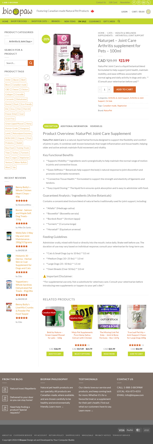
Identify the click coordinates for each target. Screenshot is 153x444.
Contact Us (101, 2)
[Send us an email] (143, 2)
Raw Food (9, 148)
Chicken (24, 89)
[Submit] (31, 63)
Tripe (7, 152)
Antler (8, 80)
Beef (23, 80)
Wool (7, 167)
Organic (21, 138)
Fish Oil (26, 109)
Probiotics (9, 143)
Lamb (7, 133)
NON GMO (10, 138)
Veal (7, 157)
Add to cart (124, 89)
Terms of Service (121, 435)
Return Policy (56, 435)
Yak (14, 167)
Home (5, 21)
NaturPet (108, 110)
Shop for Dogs (19, 21)
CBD (7, 89)
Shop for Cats (39, 21)
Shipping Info (73, 435)
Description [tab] (51, 126)
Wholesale (87, 435)
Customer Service (23, 435)
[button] (141, 12)
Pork (29, 138)
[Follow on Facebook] (134, 2)
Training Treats (22, 148)
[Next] (88, 56)
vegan (14, 157)
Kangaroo (24, 128)
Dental (8, 104)
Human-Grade (11, 128)
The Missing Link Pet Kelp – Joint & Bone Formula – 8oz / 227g (109, 335)
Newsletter (125, 2)
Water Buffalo (21, 162)
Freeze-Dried (11, 114)
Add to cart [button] (55, 354)
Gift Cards (109, 21)
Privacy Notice (103, 435)
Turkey (15, 152)
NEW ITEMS (69, 21)
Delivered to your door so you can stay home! (21, 398)
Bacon (16, 80)
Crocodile (20, 94)
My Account (40, 435)
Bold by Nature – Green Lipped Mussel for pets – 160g (55, 335)
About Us (7, 435)
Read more (109, 354)
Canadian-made (19, 85)
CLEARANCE (95, 21)
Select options (82, 354)
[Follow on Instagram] (139, 2)
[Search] (119, 21)
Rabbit (19, 143)
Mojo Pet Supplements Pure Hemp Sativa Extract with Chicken (82, 335)
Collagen (9, 94)
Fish (19, 109)
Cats (109, 33)
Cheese (15, 89)
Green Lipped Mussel (14, 123)
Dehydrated (21, 99)
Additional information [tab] (74, 126)
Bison (7, 85)
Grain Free (9, 119)
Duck (16, 104)
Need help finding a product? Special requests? (20, 409)
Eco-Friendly (26, 104)
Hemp (28, 123)
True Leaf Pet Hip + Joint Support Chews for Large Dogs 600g (136, 335)
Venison (8, 162)
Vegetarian (24, 157)
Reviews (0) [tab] (96, 126)
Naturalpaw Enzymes (22, 133)
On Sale (82, 21)
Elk (6, 109)
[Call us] (148, 2)
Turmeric (25, 152)
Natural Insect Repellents (23, 388)
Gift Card (113, 2)
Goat (21, 114)
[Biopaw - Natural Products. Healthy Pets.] (17, 12)
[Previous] (47, 56)
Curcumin (9, 99)
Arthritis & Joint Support (129, 35)
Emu (13, 109)
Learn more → (56, 406)
